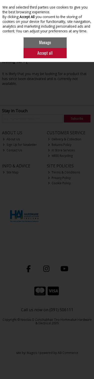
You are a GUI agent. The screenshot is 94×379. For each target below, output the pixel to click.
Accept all (45, 53)
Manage (45, 42)
